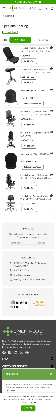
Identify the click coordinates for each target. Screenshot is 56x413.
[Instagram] (9, 352)
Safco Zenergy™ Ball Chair (32, 90)
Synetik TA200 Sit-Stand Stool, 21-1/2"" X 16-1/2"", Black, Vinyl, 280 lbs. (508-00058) (35, 71)
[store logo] (23, 8)
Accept (28, 408)
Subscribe (40, 242)
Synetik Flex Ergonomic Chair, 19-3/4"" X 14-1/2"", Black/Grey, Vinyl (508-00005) (35, 113)
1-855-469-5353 (21, 270)
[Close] (51, 374)
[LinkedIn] (15, 352)
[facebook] (4, 352)
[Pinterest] (27, 352)
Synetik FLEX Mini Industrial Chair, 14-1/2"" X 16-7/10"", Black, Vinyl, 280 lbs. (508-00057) (35, 50)
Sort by (44, 40)
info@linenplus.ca (22, 275)
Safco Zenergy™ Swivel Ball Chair (35, 154)
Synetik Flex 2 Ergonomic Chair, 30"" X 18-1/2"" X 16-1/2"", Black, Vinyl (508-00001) (36, 198)
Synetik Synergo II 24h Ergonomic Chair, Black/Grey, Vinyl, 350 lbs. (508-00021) (35, 177)
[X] (21, 352)
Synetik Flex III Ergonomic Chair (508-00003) (34, 134)
